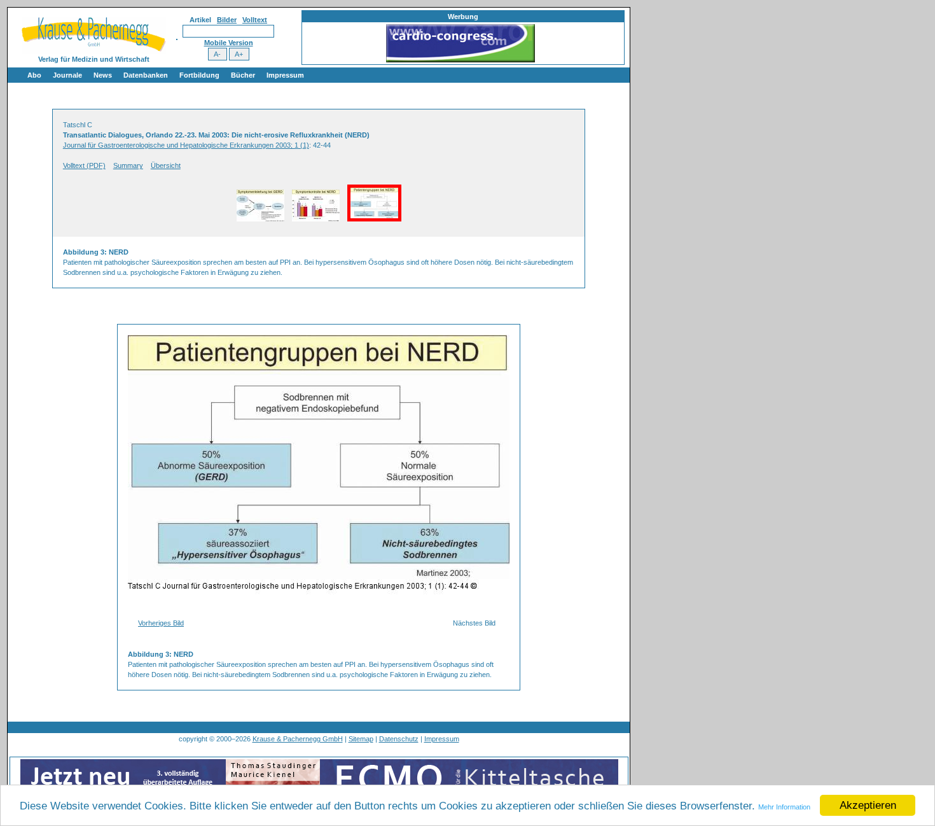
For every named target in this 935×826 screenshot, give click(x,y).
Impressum (285, 75)
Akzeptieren (868, 805)
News (103, 75)
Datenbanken (145, 75)
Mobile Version (228, 42)
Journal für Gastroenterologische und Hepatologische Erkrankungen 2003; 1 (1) (186, 145)
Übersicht (166, 165)
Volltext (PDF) (84, 165)
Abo (34, 75)
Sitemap (361, 739)
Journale (67, 75)
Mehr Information (784, 807)
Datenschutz (399, 739)
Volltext (254, 20)
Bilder (227, 20)
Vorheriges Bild (161, 623)
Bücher (243, 75)
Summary (128, 165)
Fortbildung (199, 75)
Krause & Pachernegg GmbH (298, 739)
